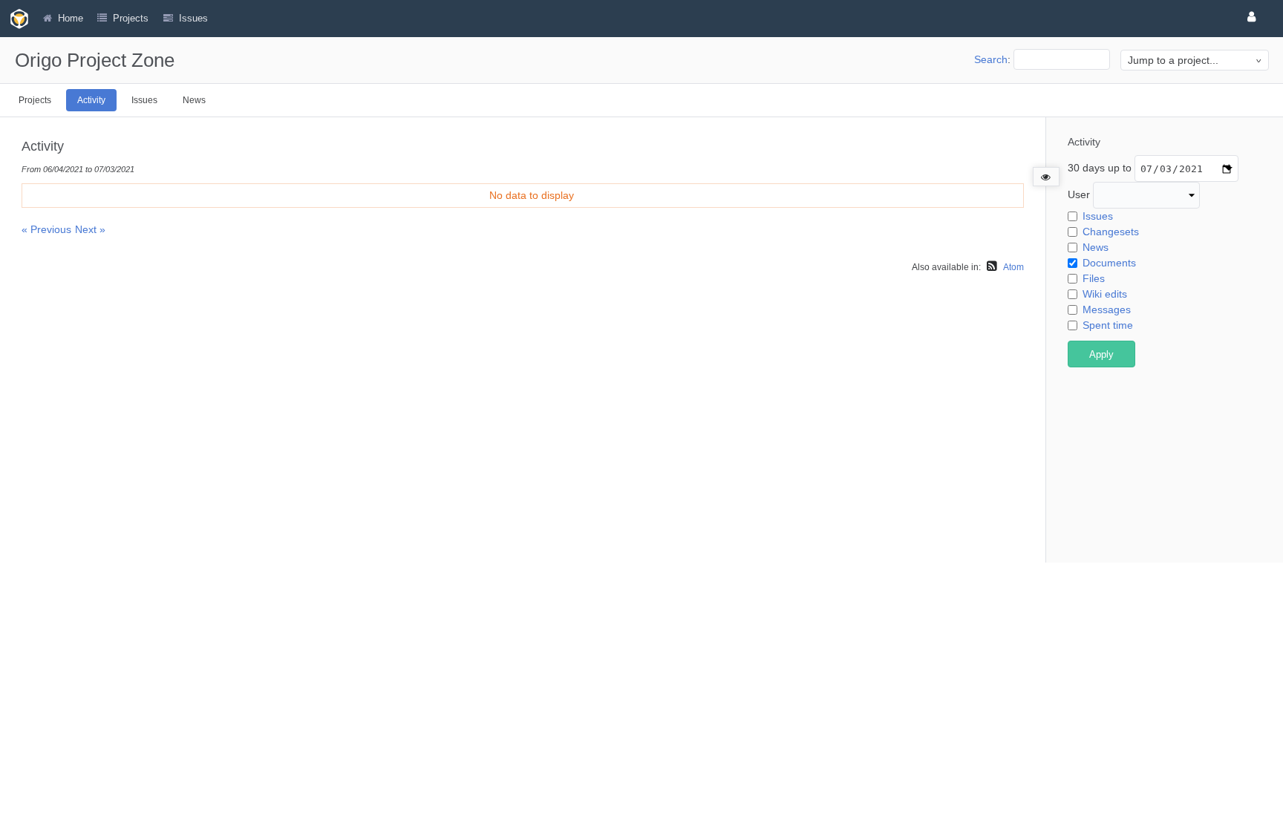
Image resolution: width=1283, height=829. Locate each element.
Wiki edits (1105, 294)
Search (991, 59)
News (194, 100)
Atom (1013, 267)
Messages (1107, 309)
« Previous (46, 229)
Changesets (1111, 231)
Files (1094, 278)
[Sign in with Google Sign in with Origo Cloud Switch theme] (1254, 17)
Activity (91, 100)
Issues (144, 100)
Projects (130, 18)
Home (70, 18)
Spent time (1108, 325)
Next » (90, 229)
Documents (1109, 263)
